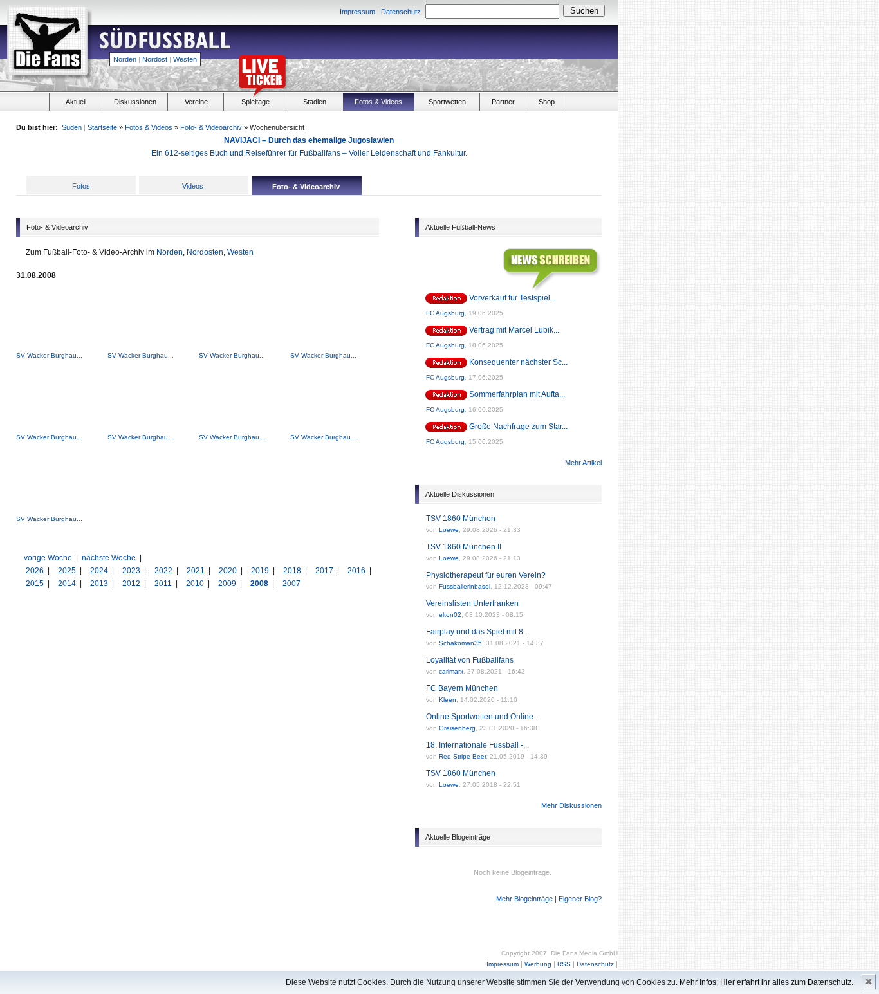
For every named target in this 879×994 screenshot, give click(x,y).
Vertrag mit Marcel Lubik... (514, 330)
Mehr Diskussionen (571, 805)
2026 (36, 570)
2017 (325, 570)
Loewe (449, 529)
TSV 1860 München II (463, 546)
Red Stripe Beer (462, 756)
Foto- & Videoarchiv (211, 127)
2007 (291, 583)
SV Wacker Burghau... (49, 355)
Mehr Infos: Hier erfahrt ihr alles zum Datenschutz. (766, 982)
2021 (197, 570)
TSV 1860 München (460, 518)
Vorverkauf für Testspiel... (512, 297)
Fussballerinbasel (464, 586)
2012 (132, 583)
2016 (357, 570)
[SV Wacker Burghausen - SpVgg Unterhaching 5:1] (58, 347)
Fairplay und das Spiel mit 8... (477, 631)
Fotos (81, 186)
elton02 (450, 614)
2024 (100, 570)
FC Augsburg (445, 313)
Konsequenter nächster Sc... (518, 362)
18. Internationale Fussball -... (477, 745)
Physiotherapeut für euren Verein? (486, 575)
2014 (68, 583)
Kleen (447, 699)
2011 (164, 583)
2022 (164, 570)
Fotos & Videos (378, 102)
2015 (36, 583)
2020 (229, 570)
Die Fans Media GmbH (584, 953)
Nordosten (205, 252)
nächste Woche (109, 557)
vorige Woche (48, 557)
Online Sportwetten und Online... (482, 716)
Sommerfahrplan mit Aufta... (517, 394)
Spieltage (255, 102)
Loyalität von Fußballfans (470, 660)
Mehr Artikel (583, 462)
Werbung (537, 964)
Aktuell (76, 102)
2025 (68, 570)
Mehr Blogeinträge (524, 899)
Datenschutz (401, 11)
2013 (100, 583)
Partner (503, 102)
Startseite (102, 127)
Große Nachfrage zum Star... (518, 426)
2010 (196, 583)
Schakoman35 (460, 643)
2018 (293, 570)
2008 (260, 583)
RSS (564, 964)
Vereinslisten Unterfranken (472, 603)
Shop (547, 102)
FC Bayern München (462, 688)
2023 (132, 570)
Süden (72, 127)
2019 (261, 570)
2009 (228, 583)
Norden (124, 59)
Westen (185, 59)
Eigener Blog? (580, 899)
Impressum (357, 11)
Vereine (196, 102)
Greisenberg (457, 728)
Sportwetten (447, 102)
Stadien (314, 102)
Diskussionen (135, 102)
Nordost (154, 59)
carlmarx (451, 671)
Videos (192, 186)
